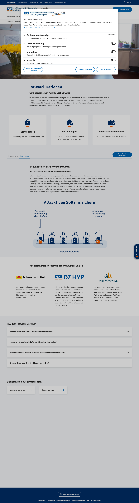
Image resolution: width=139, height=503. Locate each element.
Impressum (48, 27)
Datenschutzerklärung (32, 27)
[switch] (113, 43)
